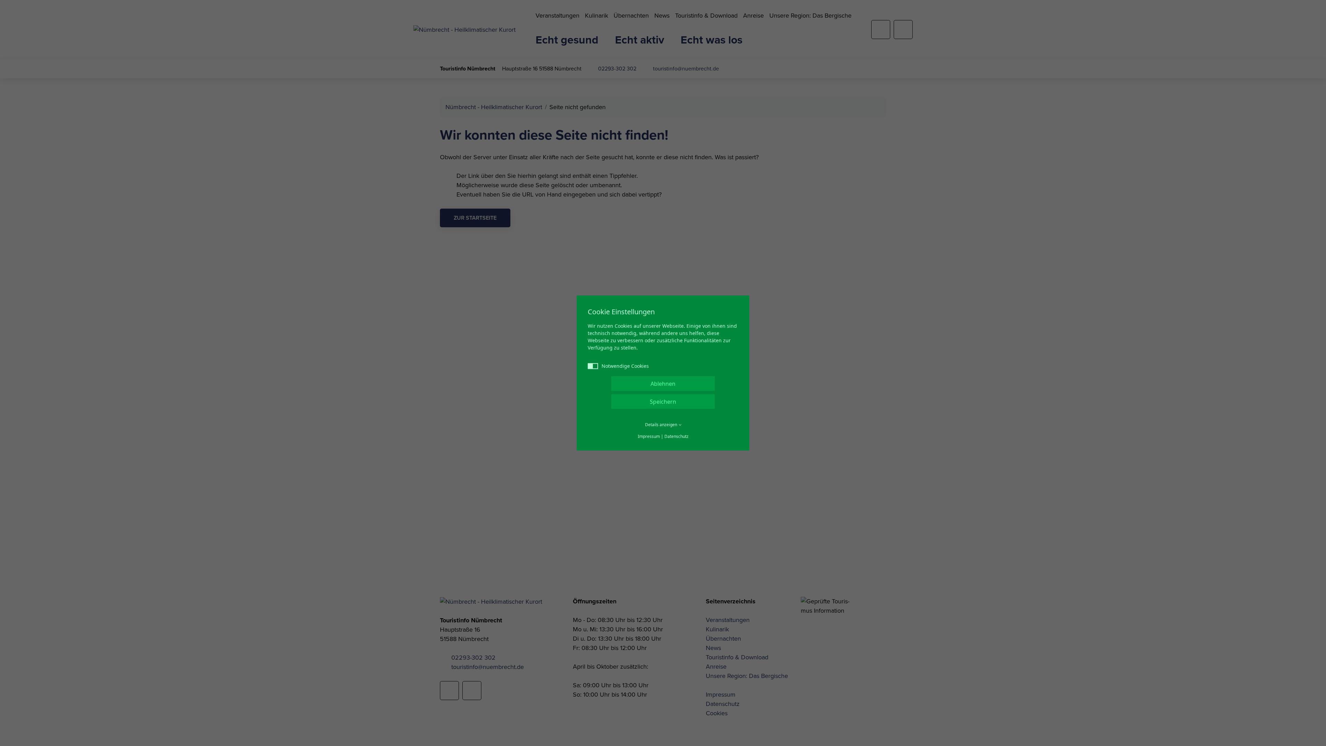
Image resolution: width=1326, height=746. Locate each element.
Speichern (663, 401)
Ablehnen (663, 384)
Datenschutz (676, 436)
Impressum (649, 436)
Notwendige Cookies (625, 366)
